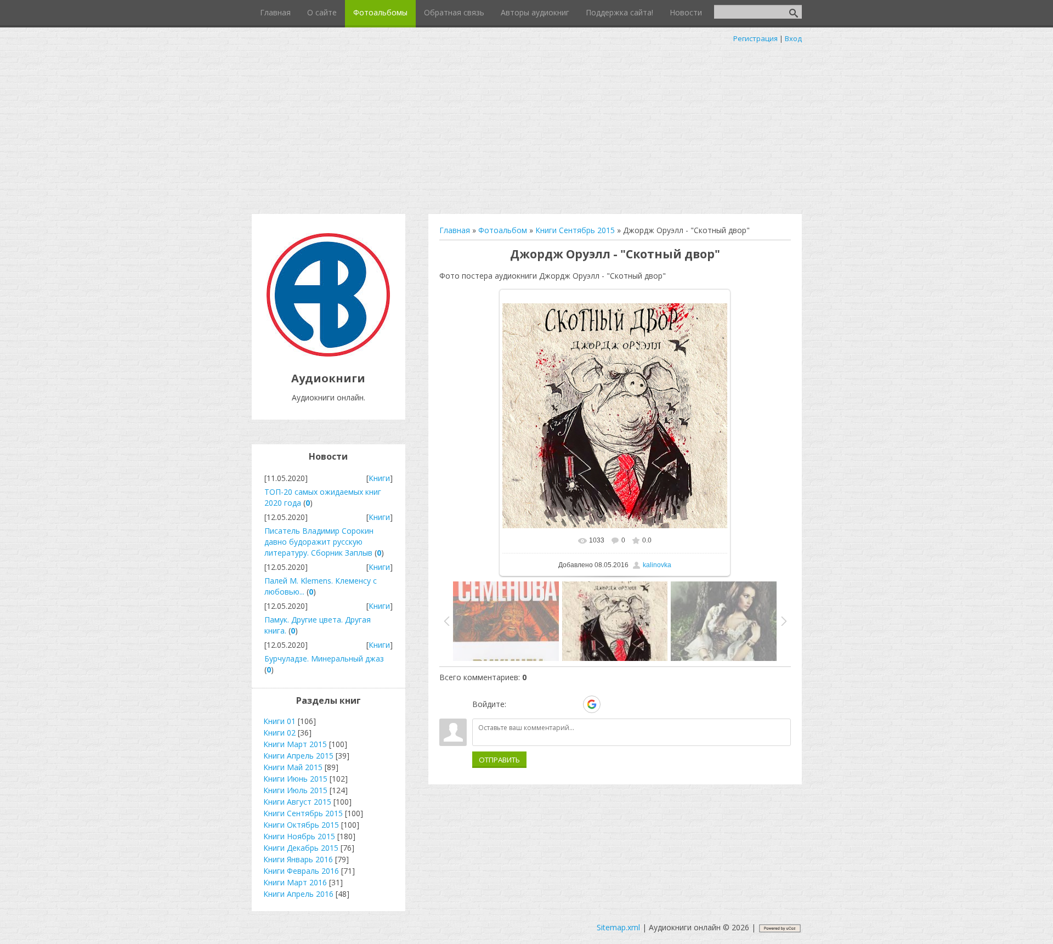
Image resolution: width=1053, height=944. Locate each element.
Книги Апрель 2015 (298, 755)
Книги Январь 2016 (298, 859)
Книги (379, 478)
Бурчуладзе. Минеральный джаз (324, 658)
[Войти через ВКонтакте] (535, 704)
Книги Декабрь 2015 (300, 848)
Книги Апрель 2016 (298, 894)
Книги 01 (279, 721)
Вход (793, 38)
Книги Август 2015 (297, 801)
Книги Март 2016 (295, 882)
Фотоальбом (502, 230)
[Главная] (328, 353)
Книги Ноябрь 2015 (299, 836)
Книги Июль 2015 (295, 790)
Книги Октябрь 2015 (301, 824)
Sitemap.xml (618, 927)
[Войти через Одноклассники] (611, 704)
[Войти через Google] (592, 704)
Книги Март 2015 (295, 744)
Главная (454, 230)
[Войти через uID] (516, 704)
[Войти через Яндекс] (572, 704)
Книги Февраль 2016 (301, 871)
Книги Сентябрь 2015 (575, 230)
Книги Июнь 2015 (295, 778)
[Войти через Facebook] (554, 704)
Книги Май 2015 (292, 767)
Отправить (499, 760)
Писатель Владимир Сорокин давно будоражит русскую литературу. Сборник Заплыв (318, 541)
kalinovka (657, 565)
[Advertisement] (526, 126)
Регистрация (755, 38)
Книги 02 (279, 732)
